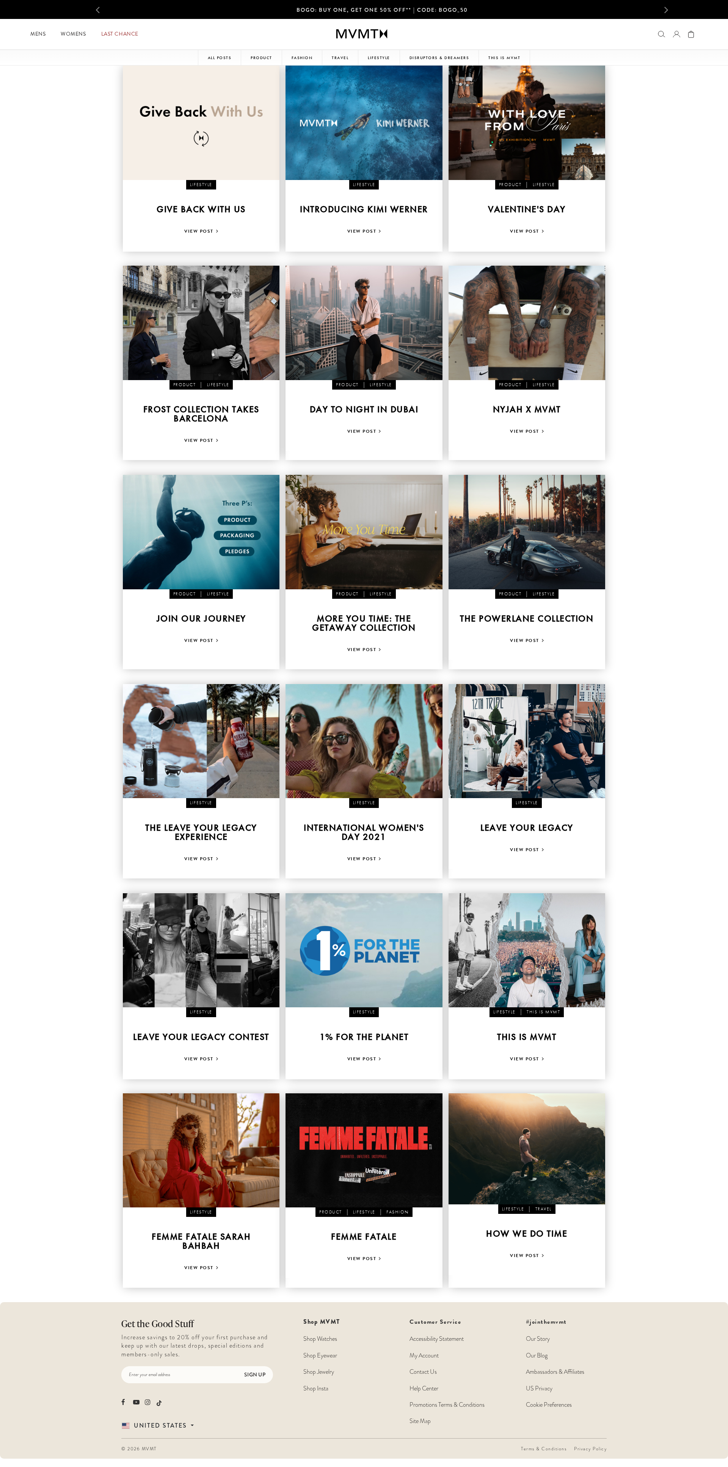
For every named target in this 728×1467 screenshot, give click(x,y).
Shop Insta (315, 1388)
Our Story (538, 1339)
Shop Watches (320, 1339)
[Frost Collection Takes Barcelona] (201, 323)
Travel (340, 57)
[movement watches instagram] (148, 1402)
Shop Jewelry (318, 1372)
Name (123, 1315)
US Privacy (539, 1388)
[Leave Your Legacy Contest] (201, 950)
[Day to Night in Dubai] (364, 323)
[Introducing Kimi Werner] (364, 123)
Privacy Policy (590, 1449)
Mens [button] (38, 34)
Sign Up (254, 1374)
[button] (110, 9)
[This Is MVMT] (527, 950)
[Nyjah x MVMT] (527, 323)
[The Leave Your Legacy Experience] (201, 741)
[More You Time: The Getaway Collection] (364, 532)
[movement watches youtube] (136, 1402)
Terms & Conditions (543, 1449)
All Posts (220, 57)
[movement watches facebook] (124, 1402)
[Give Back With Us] (201, 123)
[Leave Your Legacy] (527, 741)
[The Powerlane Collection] (527, 532)
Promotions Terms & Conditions (447, 1405)
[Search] (661, 34)
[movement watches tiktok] (159, 1402)
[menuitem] (38, 34)
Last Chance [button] (119, 34)
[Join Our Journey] (201, 532)
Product (261, 57)
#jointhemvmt (546, 1321)
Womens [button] (73, 34)
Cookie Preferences (549, 1405)
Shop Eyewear (320, 1355)
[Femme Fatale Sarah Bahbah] (201, 1150)
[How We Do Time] (527, 1149)
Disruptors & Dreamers (439, 57)
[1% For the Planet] (364, 950)
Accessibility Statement (437, 1339)
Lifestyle (379, 57)
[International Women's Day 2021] (364, 741)
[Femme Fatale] (364, 1150)
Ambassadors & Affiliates (555, 1372)
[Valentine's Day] (527, 123)
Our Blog (537, 1355)
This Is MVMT (504, 57)
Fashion (302, 57)
